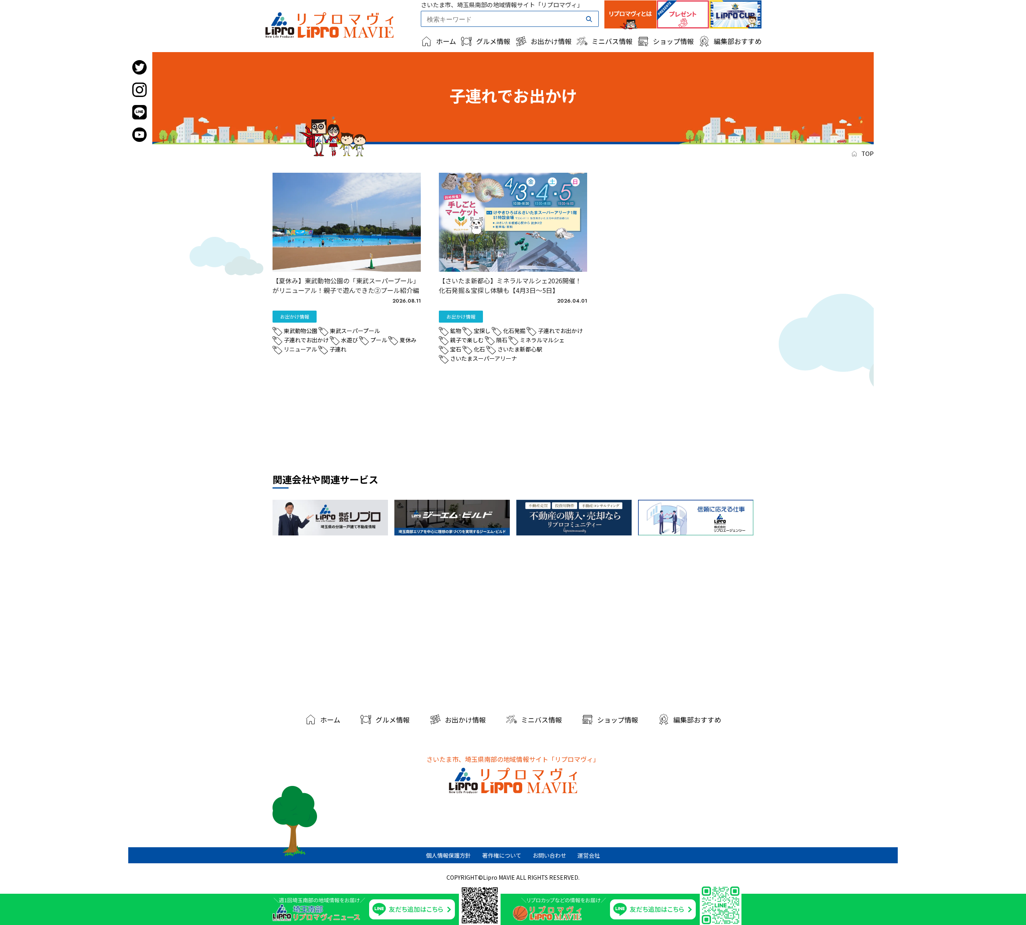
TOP (867, 153)
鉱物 (455, 331)
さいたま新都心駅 (519, 349)
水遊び (349, 340)
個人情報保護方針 (448, 855)
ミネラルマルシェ (542, 340)
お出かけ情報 (551, 41)
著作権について (501, 855)
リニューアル (300, 349)
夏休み (408, 340)
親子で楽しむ (467, 340)
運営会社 (589, 855)
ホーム (446, 41)
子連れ (337, 349)
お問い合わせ (549, 855)
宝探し (482, 331)
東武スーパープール (355, 331)
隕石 (501, 340)
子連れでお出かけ (306, 340)
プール (378, 340)
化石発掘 (514, 331)
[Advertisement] (513, 622)
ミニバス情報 (612, 41)
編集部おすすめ (737, 41)
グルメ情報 (493, 41)
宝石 (455, 349)
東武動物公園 (300, 331)
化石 (479, 349)
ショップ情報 (673, 41)
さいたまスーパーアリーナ (483, 358)
